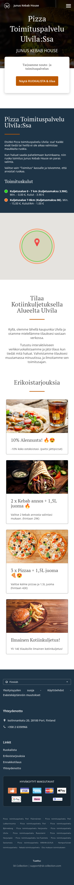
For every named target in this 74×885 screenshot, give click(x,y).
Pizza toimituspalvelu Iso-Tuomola (32, 837)
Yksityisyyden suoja (18, 690)
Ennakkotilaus (12, 762)
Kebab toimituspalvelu (29, 847)
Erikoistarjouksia (14, 756)
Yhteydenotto (12, 768)
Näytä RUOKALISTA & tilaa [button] (37, 81)
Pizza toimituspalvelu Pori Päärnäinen (22, 818)
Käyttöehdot (55, 690)
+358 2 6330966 (17, 727)
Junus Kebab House (26, 5)
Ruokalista (10, 750)
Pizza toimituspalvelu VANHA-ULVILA (35, 842)
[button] (68, 5)
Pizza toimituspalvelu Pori (33, 823)
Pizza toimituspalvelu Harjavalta (31, 828)
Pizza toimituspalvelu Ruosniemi (29, 833)
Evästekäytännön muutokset (21, 695)
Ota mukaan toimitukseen (53, 847)
